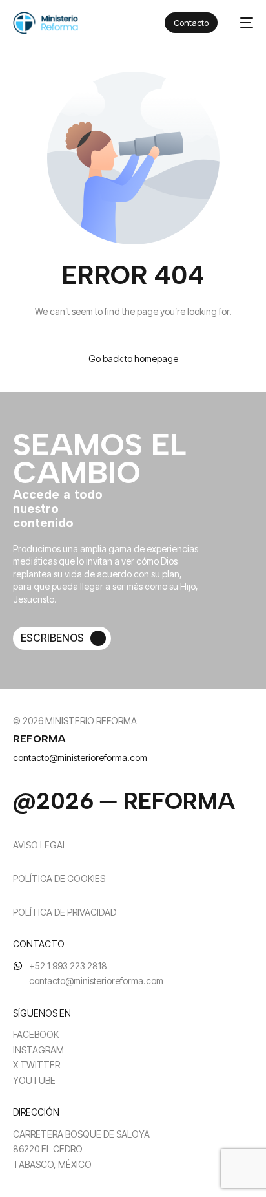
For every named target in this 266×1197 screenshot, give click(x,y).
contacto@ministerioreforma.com (80, 757)
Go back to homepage (133, 358)
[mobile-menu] (241, 23)
